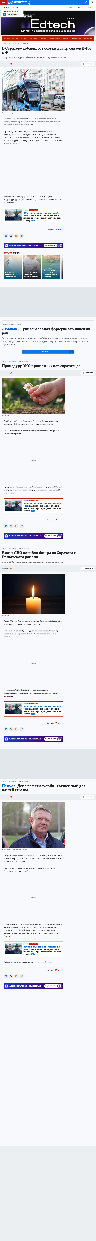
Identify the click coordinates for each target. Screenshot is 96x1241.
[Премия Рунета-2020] (29, 2)
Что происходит (13, 43)
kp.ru (14, 64)
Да (4, 14)
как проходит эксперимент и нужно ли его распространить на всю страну (41, 217)
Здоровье (5, 324)
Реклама (79, 7)
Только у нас (33, 38)
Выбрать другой (13, 14)
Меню (3, 2)
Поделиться (88, 64)
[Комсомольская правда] (17, 2)
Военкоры (44, 38)
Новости (15, 38)
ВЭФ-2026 (23, 38)
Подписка (89, 7)
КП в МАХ (67, 38)
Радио (70, 7)
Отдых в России (79, 38)
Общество (26, 210)
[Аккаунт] (92, 2)
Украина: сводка (56, 38)
